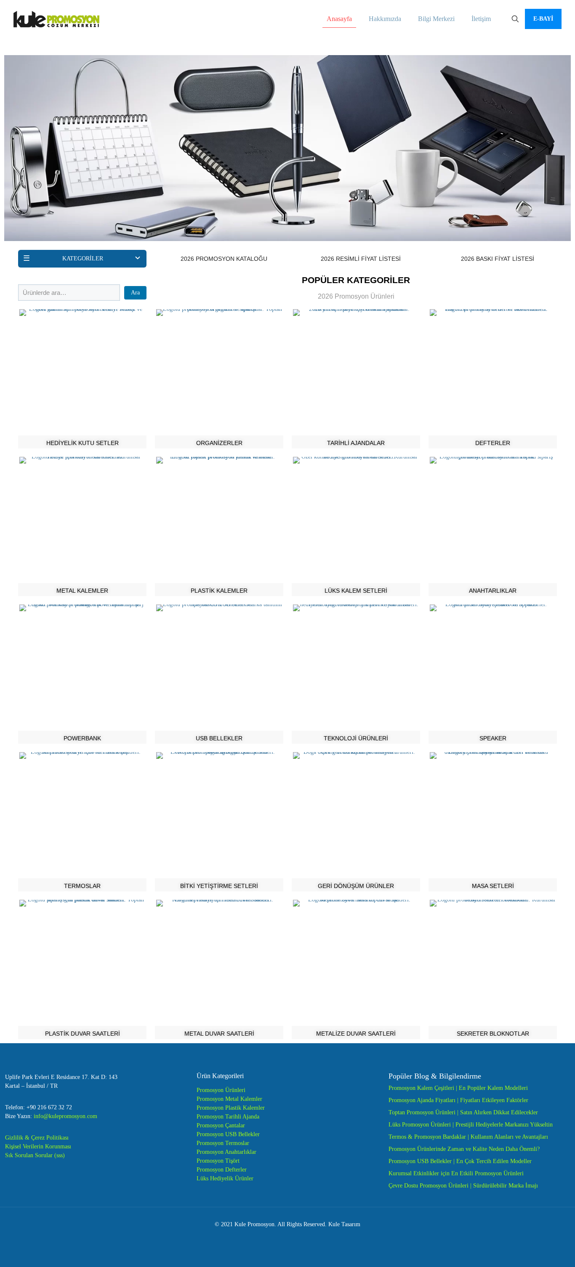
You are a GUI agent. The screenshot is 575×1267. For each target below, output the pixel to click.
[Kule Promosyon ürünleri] (56, 19)
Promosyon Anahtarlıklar (226, 1152)
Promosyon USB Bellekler (228, 1134)
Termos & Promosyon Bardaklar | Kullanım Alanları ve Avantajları (468, 1137)
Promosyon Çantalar (221, 1125)
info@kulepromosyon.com (65, 1116)
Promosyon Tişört (218, 1161)
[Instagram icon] (305, 1237)
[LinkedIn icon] (296, 1237)
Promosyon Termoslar (223, 1143)
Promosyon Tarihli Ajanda (228, 1116)
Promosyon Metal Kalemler (229, 1099)
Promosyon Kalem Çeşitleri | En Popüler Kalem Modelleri (458, 1088)
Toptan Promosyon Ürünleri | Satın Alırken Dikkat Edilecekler (463, 1112)
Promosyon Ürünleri (221, 1090)
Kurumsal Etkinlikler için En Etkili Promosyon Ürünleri (456, 1173)
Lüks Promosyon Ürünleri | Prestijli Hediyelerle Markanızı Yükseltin (471, 1124)
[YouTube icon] (288, 1237)
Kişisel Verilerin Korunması (38, 1146)
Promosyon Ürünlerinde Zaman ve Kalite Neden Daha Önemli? (464, 1149)
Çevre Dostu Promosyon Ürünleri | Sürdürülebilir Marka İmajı (463, 1185)
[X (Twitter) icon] (279, 1237)
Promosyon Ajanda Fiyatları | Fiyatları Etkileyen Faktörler (458, 1100)
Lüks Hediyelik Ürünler (225, 1178)
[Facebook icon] (270, 1237)
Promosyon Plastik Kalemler (231, 1108)
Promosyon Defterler (222, 1169)
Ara (135, 292)
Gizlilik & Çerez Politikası (37, 1137)
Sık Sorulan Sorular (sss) (35, 1155)
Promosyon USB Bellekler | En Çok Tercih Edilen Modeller (460, 1161)
